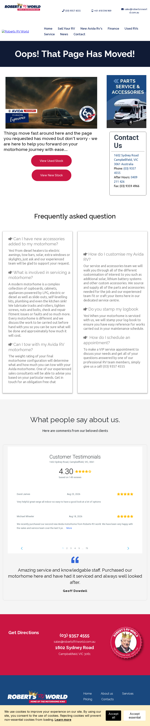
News (64, 34)
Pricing (87, 699)
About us (107, 693)
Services (128, 693)
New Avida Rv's (91, 28)
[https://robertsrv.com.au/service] (126, 101)
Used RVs (131, 28)
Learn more (63, 719)
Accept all (113, 715)
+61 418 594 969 (102, 10)
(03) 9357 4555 (73, 10)
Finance (113, 28)
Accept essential (135, 715)
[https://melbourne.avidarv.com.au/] (15, 31)
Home (48, 28)
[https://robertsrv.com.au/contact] (51, 103)
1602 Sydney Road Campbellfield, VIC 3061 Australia (126, 160)
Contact (79, 34)
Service (49, 34)
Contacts (107, 699)
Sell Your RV (66, 28)
